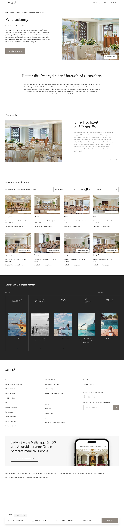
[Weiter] (116, 159)
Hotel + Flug (48, 389)
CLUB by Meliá (10, 398)
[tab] (9, 515)
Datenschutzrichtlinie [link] (24, 473)
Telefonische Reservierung (53, 393)
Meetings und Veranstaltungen (54, 422)
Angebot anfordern (15, 51)
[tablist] (62, 515)
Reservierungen (49, 379)
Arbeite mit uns (10, 421)
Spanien (18, 12)
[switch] (86, 189)
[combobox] (106, 3)
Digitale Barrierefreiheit (96, 473)
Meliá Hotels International (14, 384)
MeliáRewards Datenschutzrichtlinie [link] (45, 473)
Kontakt (86, 379)
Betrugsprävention (11, 426)
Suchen (109, 520)
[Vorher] (103, 159)
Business (47, 404)
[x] (93, 396)
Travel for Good (10, 417)
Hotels (12, 12)
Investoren (9, 412)
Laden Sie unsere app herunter (24, 459)
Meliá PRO (47, 408)
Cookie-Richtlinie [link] (65, 473)
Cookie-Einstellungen (79, 473)
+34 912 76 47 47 (89, 384)
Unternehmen (49, 413)
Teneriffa (24, 12)
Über (6, 379)
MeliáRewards (10, 389)
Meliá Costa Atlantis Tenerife (36, 12)
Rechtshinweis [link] (10, 473)
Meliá (6, 12)
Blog (6, 403)
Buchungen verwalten (51, 384)
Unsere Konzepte (11, 407)
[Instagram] (89, 396)
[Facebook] (84, 396)
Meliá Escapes (10, 393)
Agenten (47, 418)
